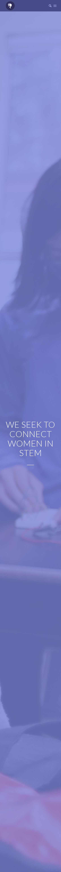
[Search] (48, 5)
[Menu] (54, 5)
